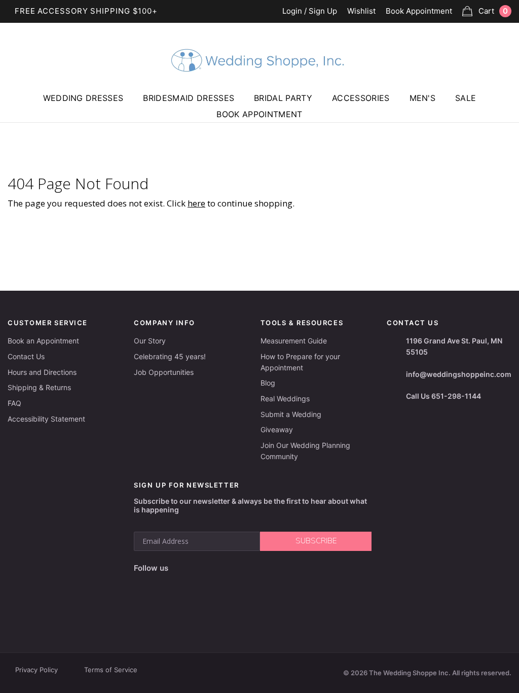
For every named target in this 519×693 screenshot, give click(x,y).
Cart (493, 11)
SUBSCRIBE (316, 541)
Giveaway (277, 429)
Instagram (199, 568)
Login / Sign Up (309, 11)
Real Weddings (285, 398)
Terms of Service (110, 670)
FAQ (14, 403)
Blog (268, 382)
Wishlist (361, 11)
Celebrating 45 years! (170, 356)
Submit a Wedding (291, 414)
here (196, 203)
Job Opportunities (164, 372)
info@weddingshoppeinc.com (458, 374)
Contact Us (26, 356)
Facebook (179, 568)
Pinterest (247, 568)
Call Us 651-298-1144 (443, 396)
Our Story (150, 340)
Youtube (222, 568)
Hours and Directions (42, 372)
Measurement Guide (294, 340)
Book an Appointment (43, 340)
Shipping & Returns (39, 387)
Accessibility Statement (46, 418)
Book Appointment (419, 11)
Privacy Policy (36, 670)
